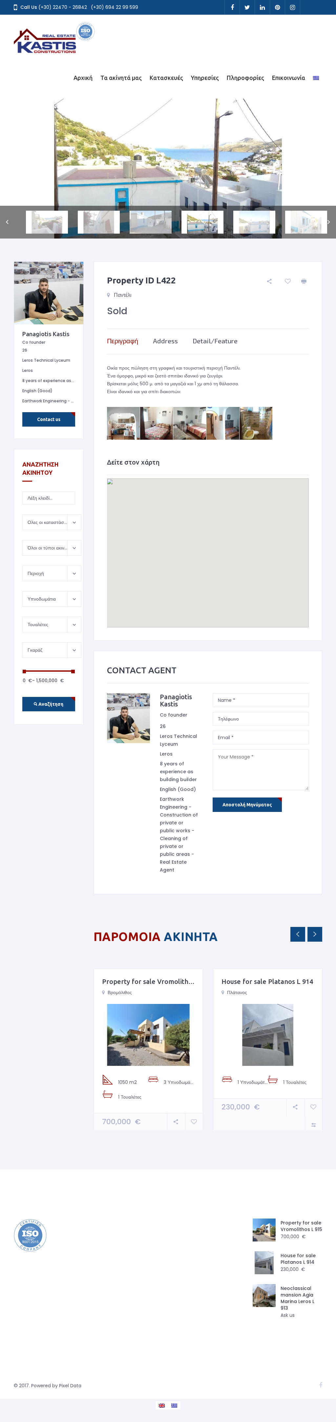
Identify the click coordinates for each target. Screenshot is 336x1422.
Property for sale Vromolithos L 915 (157, 981)
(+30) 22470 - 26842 (62, 7)
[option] (168, 169)
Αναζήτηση (50, 704)
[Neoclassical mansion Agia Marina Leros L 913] (264, 1295)
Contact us (48, 419)
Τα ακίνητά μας (121, 77)
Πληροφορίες (245, 77)
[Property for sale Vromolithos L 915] (148, 1035)
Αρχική (83, 77)
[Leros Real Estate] (55, 36)
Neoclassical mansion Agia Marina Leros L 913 (297, 1298)
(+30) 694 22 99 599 (114, 7)
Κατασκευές (166, 77)
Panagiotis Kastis (176, 700)
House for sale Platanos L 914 (267, 981)
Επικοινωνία (288, 77)
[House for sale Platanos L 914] (267, 1035)
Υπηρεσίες (205, 77)
